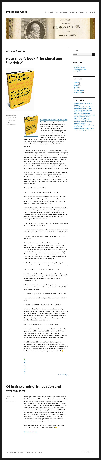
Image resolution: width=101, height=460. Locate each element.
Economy (13, 117)
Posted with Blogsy (63, 375)
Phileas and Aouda (16, 11)
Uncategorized (78, 92)
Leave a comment (10, 124)
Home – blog (49, 12)
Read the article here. (30, 432)
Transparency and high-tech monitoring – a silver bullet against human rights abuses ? (83, 121)
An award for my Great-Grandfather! (83, 107)
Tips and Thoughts (79, 90)
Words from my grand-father (81, 118)
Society (8, 120)
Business (8, 117)
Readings (8, 119)
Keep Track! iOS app (61, 12)
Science (13, 119)
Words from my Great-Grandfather (83, 110)
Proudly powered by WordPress (34, 452)
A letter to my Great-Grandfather (82, 108)
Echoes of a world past (77, 12)
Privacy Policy (90, 12)
